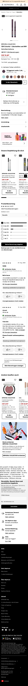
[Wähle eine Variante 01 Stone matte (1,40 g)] (14, 76)
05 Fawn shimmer (16, 470)
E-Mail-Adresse (5, 495)
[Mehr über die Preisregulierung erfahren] (18, 59)
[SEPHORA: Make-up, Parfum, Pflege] (9, 4)
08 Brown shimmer (15, 478)
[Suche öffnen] (17, 4)
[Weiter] (25, 29)
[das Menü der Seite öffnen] (2, 4)
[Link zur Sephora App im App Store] (17, 638)
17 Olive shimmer (15, 474)
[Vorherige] (2, 29)
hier (15, 643)
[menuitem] (21, 5)
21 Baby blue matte (15, 467)
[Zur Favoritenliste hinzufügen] (15, 155)
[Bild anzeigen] (14, 28)
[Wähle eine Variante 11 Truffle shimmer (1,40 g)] (7, 76)
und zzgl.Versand (13, 62)
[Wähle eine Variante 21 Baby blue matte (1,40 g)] (3, 76)
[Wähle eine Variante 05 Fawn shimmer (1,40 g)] (22, 76)
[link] (14, 244)
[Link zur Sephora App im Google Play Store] (7, 638)
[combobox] (14, 215)
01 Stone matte (16, 469)
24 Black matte (15, 472)
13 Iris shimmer (17, 476)
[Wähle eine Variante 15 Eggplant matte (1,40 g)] (11, 76)
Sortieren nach (5, 211)
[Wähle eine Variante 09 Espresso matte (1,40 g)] (18, 76)
